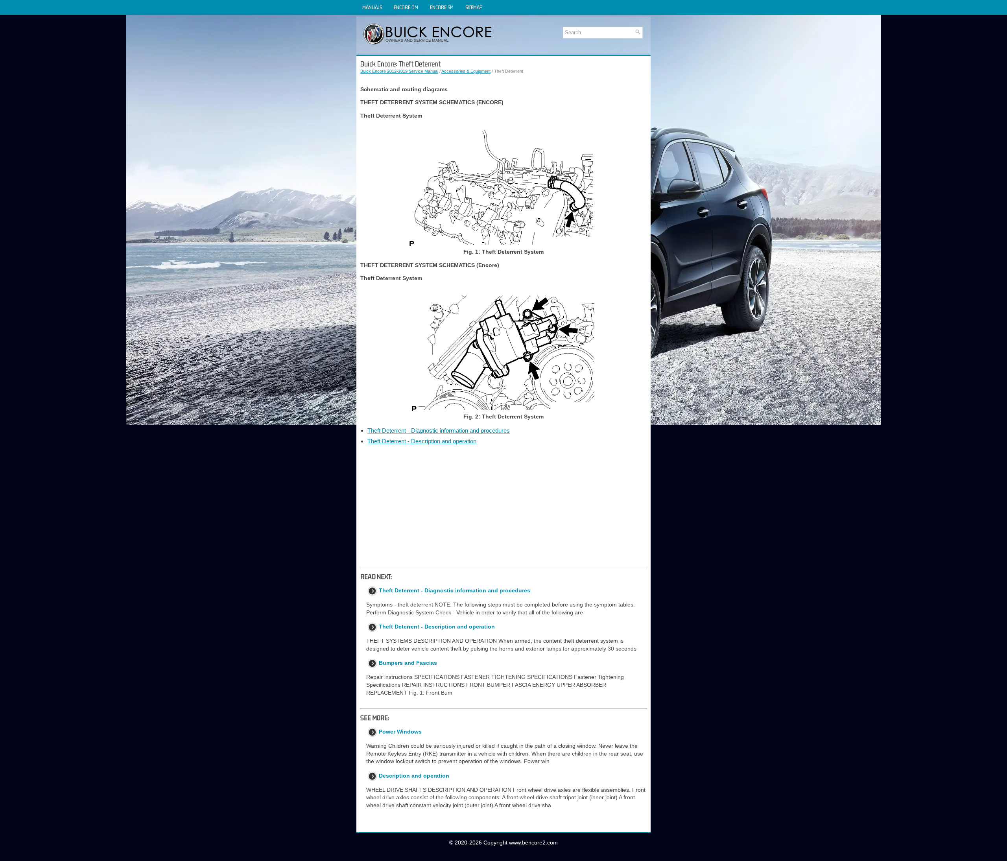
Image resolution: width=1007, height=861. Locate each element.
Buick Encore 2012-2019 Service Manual (399, 71)
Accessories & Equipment (466, 71)
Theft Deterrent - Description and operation (421, 441)
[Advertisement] (503, 506)
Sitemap (473, 7)
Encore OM (406, 7)
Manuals (372, 7)
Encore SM (442, 7)
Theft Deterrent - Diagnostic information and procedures (438, 430)
